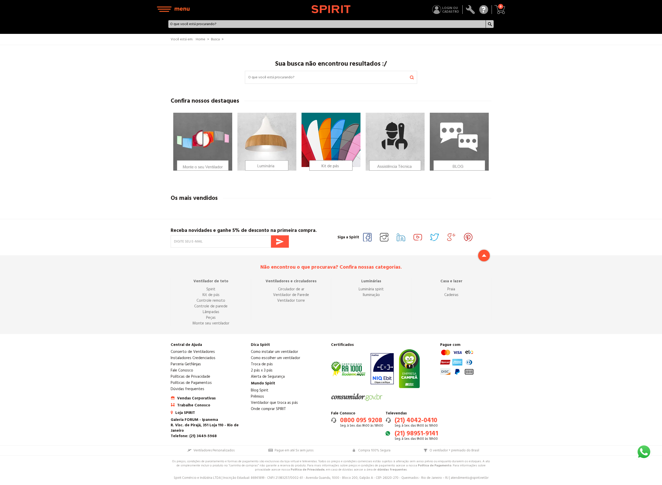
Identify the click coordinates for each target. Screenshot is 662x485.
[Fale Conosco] (483, 9)
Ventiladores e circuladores (291, 281)
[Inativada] (382, 368)
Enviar (280, 241)
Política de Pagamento (435, 465)
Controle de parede (211, 306)
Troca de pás (262, 364)
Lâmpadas (211, 312)
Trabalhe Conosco (193, 405)
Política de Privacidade (308, 469)
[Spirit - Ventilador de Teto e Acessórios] (331, 9)
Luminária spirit (371, 289)
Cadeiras (451, 295)
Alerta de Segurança (268, 376)
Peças (211, 317)
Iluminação (371, 295)
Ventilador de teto (210, 281)
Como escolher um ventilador (275, 358)
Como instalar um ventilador (274, 351)
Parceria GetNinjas (186, 364)
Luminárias (371, 281)
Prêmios (257, 396)
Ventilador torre (291, 300)
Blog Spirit (259, 390)
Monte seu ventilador (210, 323)
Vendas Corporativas (196, 398)
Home (200, 39)
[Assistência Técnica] (470, 9)
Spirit (210, 289)
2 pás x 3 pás (262, 370)
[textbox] (327, 24)
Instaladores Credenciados (193, 358)
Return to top (484, 255)
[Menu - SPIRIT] (173, 9)
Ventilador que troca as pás (274, 402)
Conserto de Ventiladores (193, 351)
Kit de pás (211, 295)
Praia (451, 289)
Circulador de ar (291, 289)
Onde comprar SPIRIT (268, 409)
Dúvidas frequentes (187, 389)
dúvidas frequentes (392, 469)
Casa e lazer (451, 281)
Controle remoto (211, 300)
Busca (215, 39)
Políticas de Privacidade (190, 376)
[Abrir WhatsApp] (644, 452)
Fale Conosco (182, 370)
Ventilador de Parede (291, 295)
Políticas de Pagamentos (191, 382)
